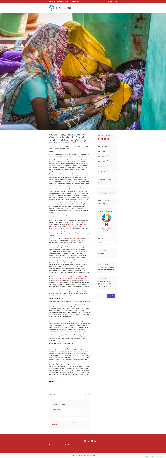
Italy (65, 238)
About (83, 8)
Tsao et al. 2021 (68, 277)
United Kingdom (79, 224)
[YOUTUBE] (113, 1)
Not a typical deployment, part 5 (106, 155)
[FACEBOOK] (111, 1)
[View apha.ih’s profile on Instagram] (105, 139)
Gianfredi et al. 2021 (55, 278)
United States (70, 224)
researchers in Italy (61, 274)
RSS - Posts (101, 253)
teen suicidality (77, 167)
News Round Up (53, 396)
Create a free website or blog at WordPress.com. (83, 455)
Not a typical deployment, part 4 (106, 160)
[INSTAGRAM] (116, 1)
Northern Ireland (79, 215)
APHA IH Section (72, 142)
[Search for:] (106, 242)
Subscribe (111, 295)
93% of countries (54, 177)
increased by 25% (76, 165)
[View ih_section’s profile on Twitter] (102, 139)
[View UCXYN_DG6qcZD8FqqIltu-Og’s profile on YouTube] (108, 139)
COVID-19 (113, 8)
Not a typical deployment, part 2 (106, 170)
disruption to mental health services (76, 175)
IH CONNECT (63, 8)
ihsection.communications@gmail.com (60, 445)
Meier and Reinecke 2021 (80, 277)
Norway (69, 215)
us (106, 286)
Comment (83, 418)
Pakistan (51, 226)
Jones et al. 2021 (66, 278)
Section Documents (103, 8)
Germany (64, 215)
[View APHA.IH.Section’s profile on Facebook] (99, 139)
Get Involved (92, 8)
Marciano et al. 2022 (79, 278)
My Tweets (100, 182)
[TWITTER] (108, 1)
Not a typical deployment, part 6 (106, 149)
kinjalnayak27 (62, 142)
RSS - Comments (102, 257)
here (102, 267)
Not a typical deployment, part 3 (106, 165)
